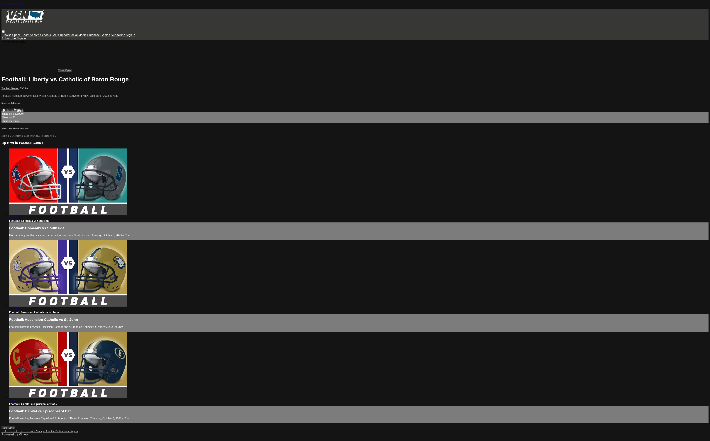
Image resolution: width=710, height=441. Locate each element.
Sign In (21, 38)
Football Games (10, 88)
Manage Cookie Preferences (53, 431)
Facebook (7, 110)
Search (35, 35)
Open (68, 70)
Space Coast (21, 35)
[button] (3, 31)
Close (61, 70)
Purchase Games (98, 35)
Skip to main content (13, 3)
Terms (12, 431)
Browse (6, 35)
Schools (45, 35)
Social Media (78, 35)
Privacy (21, 431)
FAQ (55, 35)
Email (20, 110)
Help (4, 431)
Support (63, 35)
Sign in (130, 35)
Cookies (31, 431)
